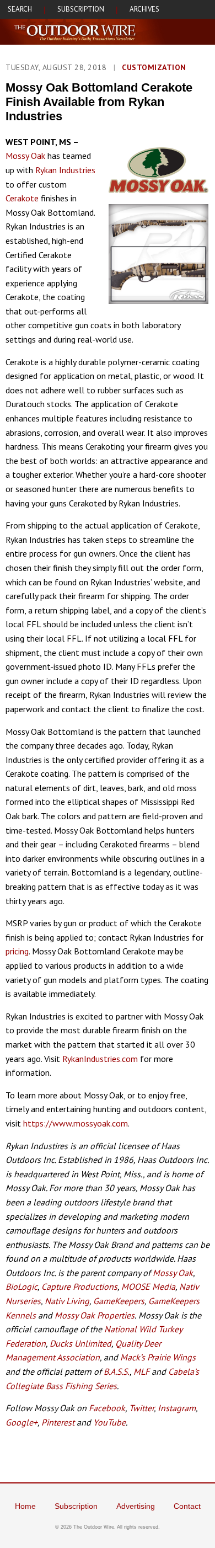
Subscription (76, 1506)
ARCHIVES (144, 9)
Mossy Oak (25, 155)
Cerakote (22, 198)
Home (25, 1506)
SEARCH (20, 9)
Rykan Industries (65, 169)
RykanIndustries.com (100, 1058)
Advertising (135, 1506)
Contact (187, 1506)
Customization (154, 67)
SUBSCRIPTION (80, 9)
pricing (17, 951)
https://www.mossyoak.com (75, 1123)
